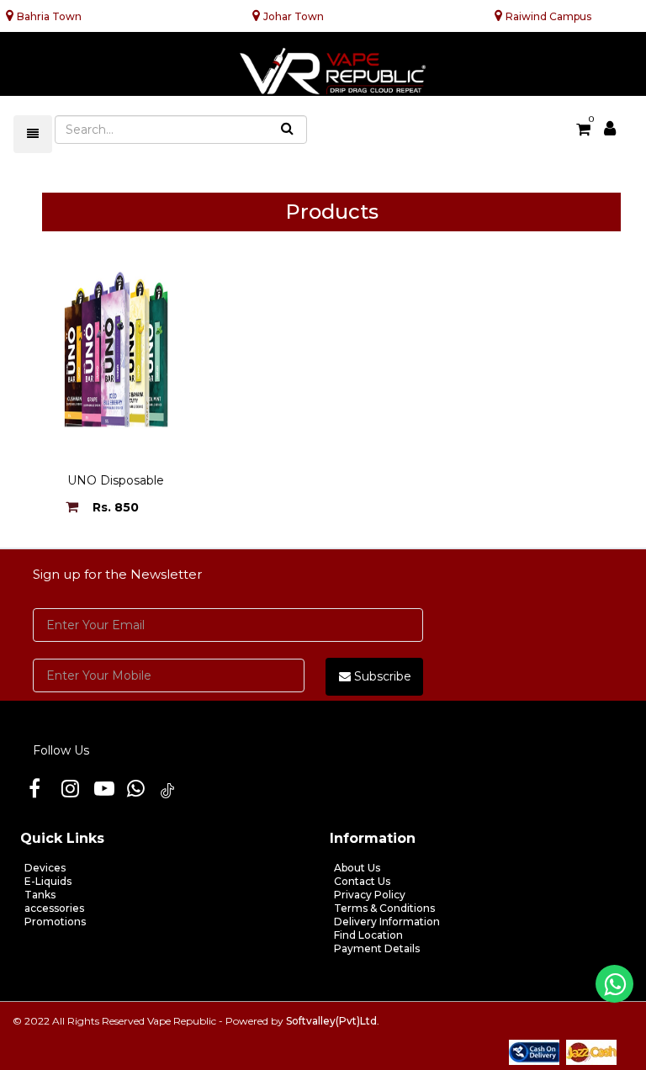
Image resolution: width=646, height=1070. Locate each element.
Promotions (55, 921)
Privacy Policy (369, 894)
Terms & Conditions (384, 908)
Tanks (40, 894)
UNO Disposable (115, 480)
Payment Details (377, 948)
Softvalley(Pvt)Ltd (331, 1020)
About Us (357, 867)
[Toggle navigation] (32, 134)
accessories (54, 908)
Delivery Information (387, 921)
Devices (45, 867)
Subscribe (381, 676)
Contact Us (362, 881)
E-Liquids (47, 881)
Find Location (368, 935)
